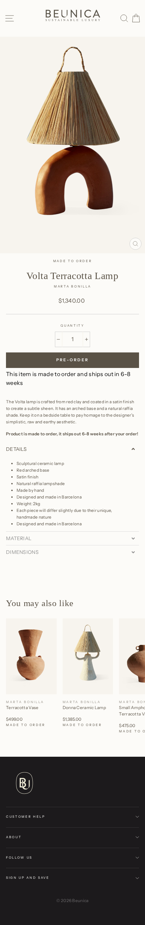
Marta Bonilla (72, 286)
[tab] (72, 449)
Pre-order (72, 359)
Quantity (72, 325)
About (13, 837)
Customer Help (25, 816)
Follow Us (19, 857)
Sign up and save (28, 877)
